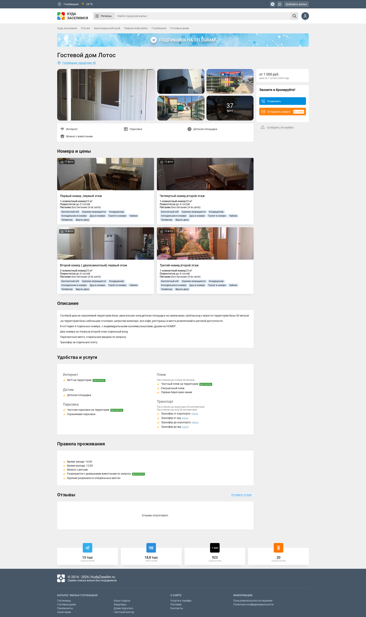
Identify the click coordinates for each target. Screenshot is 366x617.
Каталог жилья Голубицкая (77, 595)
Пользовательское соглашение (252, 600)
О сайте (175, 595)
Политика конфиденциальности (253, 604)
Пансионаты (65, 608)
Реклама (175, 604)
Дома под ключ (123, 608)
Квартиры (120, 604)
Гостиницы (64, 600)
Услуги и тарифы (181, 600)
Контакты (176, 608)
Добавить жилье (296, 4)
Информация (242, 595)
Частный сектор (124, 612)
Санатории (64, 612)
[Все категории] (97, 16)
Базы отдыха (122, 600)
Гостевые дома (66, 604)
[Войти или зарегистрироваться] (305, 16)
